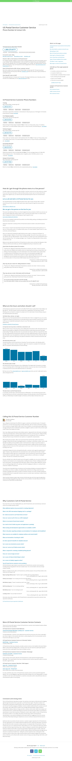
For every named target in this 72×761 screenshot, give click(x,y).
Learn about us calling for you (9, 206)
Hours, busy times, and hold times (57, 57)
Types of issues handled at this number (58, 59)
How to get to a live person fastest (57, 55)
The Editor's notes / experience (56, 61)
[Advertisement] (25, 89)
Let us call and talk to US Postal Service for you (18, 199)
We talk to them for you (8, 56)
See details (15, 113)
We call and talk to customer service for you (59, 49)
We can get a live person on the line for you (17, 209)
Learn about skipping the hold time (10, 217)
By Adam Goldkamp (10, 419)
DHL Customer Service (54, 93)
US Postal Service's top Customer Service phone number (60, 46)
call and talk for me (16, 371)
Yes (38, 745)
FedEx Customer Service (55, 91)
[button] (71, 1)
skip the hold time (22, 78)
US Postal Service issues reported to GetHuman (13, 601)
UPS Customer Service (54, 89)
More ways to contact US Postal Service (58, 63)
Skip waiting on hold (18, 56)
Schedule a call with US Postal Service (11, 324)
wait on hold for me (26, 371)
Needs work (42, 745)
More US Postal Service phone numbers (58, 53)
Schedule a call (27, 56)
